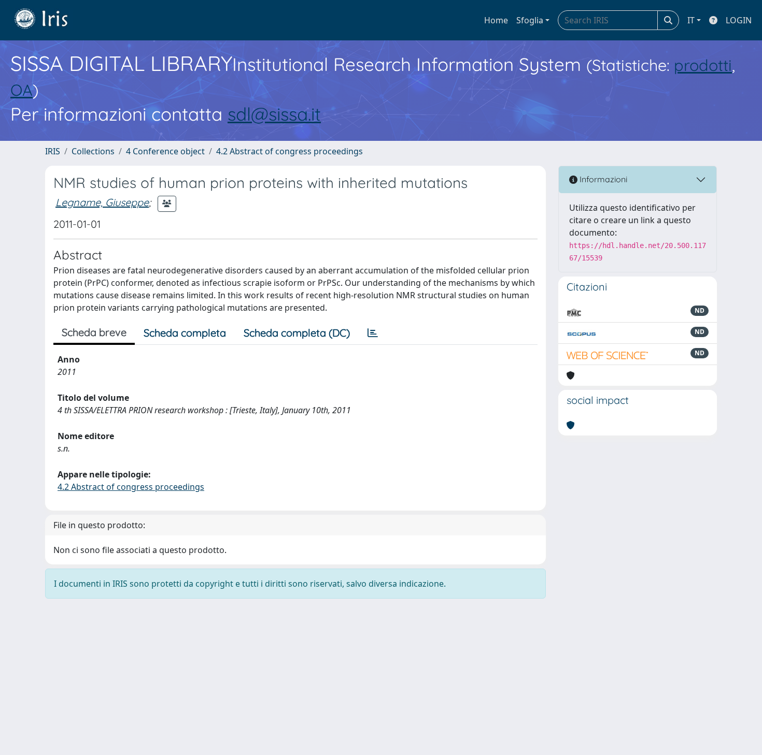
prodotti (703, 65)
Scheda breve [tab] (94, 332)
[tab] (373, 333)
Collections (93, 151)
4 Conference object (165, 151)
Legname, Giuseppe (102, 202)
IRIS (52, 151)
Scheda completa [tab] (185, 332)
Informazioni (602, 179)
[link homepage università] (48, 20)
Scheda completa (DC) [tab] (297, 332)
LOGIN (739, 20)
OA (21, 90)
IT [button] (691, 20)
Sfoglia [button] (529, 20)
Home (496, 20)
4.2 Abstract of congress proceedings (289, 151)
